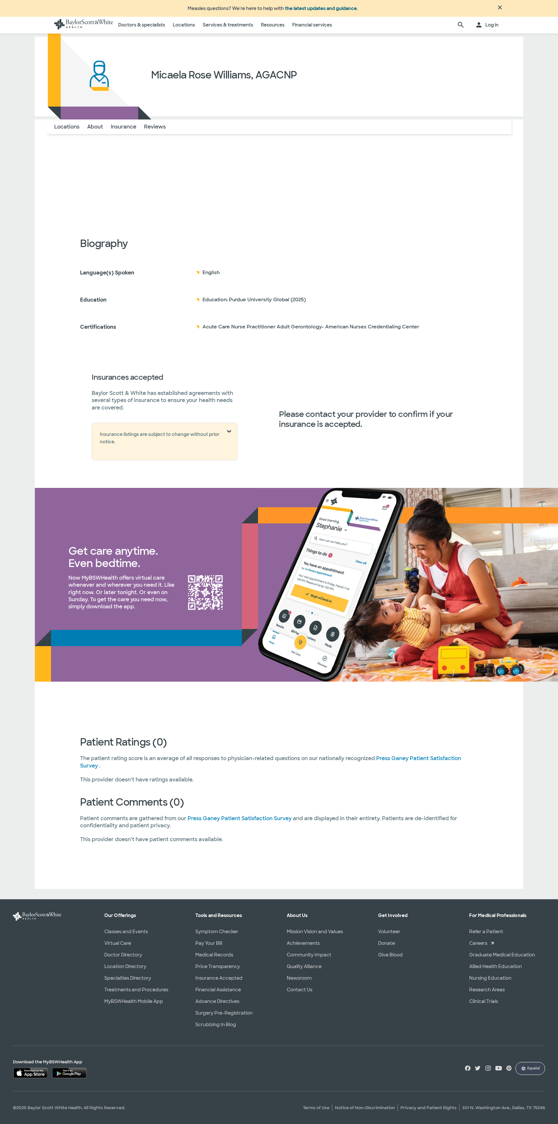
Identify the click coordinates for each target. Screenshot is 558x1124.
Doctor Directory (123, 955)
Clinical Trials (483, 1001)
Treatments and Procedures (136, 990)
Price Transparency (217, 966)
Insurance (123, 126)
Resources (272, 25)
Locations (184, 25)
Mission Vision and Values (315, 931)
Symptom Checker (216, 931)
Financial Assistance (218, 990)
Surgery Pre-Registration (224, 1013)
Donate (386, 943)
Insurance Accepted (219, 978)
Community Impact (309, 955)
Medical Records (214, 955)
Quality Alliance (304, 966)
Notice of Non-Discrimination (365, 1107)
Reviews (155, 126)
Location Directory (125, 966)
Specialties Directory (127, 978)
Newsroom (299, 978)
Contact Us (299, 990)
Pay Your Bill (208, 943)
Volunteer (389, 931)
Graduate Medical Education (502, 955)
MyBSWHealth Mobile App (133, 1001)
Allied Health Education (495, 966)
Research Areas (487, 990)
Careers (478, 943)
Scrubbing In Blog (215, 1024)
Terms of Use (316, 1107)
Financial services (312, 25)
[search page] (461, 25)
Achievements (303, 943)
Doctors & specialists (141, 25)
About (95, 126)
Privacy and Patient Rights (428, 1107)
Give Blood (390, 955)
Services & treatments (228, 25)
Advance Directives (217, 1001)
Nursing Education (490, 978)
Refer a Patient (486, 931)
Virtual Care (117, 943)
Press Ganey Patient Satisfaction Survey (240, 818)
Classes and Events (126, 931)
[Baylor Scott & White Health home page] (83, 25)
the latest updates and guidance (321, 8)
